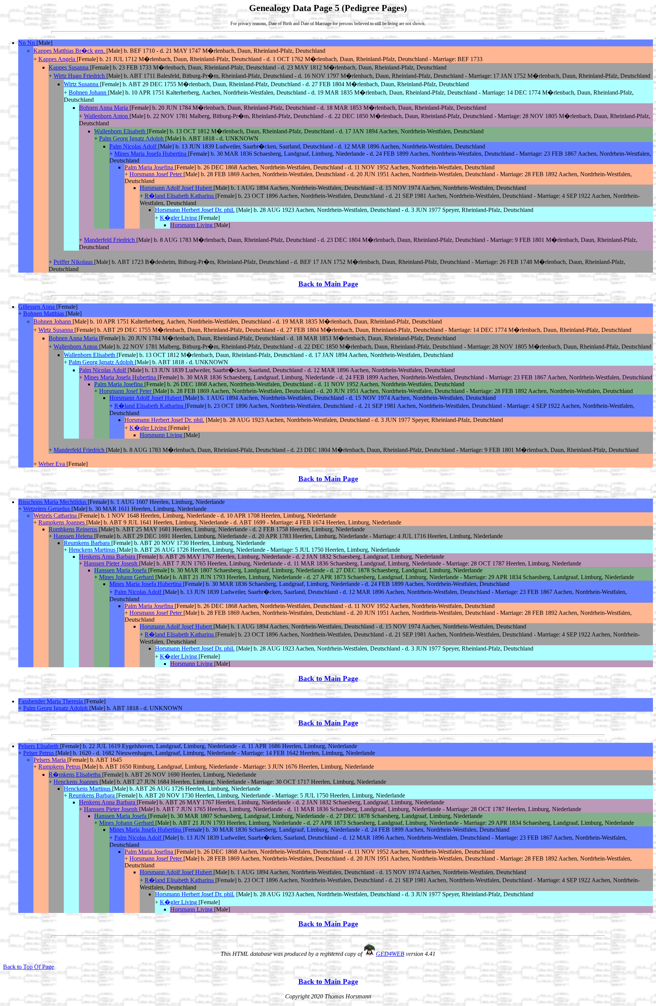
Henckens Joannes (76, 782)
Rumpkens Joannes (62, 522)
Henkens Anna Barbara (108, 556)
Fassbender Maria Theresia (51, 701)
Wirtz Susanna (82, 84)
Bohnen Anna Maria (104, 107)
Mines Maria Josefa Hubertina (151, 153)
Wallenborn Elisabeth (120, 131)
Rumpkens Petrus (60, 766)
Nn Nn (27, 42)
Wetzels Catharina (55, 515)
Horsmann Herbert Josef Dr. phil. (195, 210)
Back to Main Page (328, 284)
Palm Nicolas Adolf (133, 146)
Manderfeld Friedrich (110, 240)
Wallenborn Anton (106, 116)
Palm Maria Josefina (150, 167)
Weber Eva (52, 464)
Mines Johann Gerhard (127, 577)
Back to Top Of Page (28, 966)
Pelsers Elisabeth (39, 746)
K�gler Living (179, 218)
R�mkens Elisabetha (75, 774)
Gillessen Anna (37, 306)
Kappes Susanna (69, 67)
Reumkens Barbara (87, 543)
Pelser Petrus (39, 753)
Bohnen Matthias (44, 313)
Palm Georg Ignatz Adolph (132, 138)
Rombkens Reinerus (74, 529)
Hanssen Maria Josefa (121, 570)
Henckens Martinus (93, 549)
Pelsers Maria (50, 759)
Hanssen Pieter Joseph (111, 563)
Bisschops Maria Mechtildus (53, 502)
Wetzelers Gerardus (47, 508)
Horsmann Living (192, 225)
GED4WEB (390, 954)
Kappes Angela (57, 59)
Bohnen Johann (88, 92)
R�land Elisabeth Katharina (180, 196)
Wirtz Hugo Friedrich (80, 76)
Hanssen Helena (74, 536)
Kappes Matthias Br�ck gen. (69, 50)
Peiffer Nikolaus (74, 262)
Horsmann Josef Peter (156, 174)
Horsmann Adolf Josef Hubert (176, 188)
